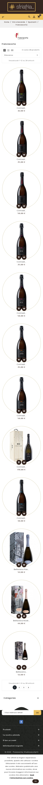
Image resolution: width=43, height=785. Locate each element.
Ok (36, 781)
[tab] (4, 50)
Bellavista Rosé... (21, 620)
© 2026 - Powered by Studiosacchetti (21, 752)
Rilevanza (21, 55)
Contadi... (21, 108)
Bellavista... (21, 672)
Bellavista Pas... (21, 569)
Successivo (28, 687)
